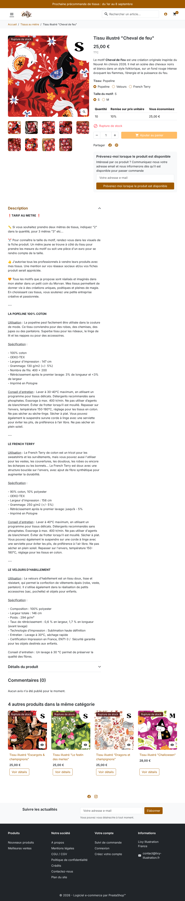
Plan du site (59, 877)
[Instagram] (96, 796)
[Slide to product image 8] (48, 144)
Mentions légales (62, 848)
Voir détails (19, 772)
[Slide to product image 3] (48, 127)
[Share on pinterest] (116, 145)
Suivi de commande (108, 842)
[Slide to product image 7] (31, 144)
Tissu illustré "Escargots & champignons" (27, 757)
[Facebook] (89, 796)
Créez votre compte (108, 854)
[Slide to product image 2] (31, 127)
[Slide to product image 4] (65, 127)
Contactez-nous (62, 871)
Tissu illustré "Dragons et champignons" (113, 757)
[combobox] (130, 14)
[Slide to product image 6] (14, 144)
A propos (57, 842)
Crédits (56, 865)
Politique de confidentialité (69, 860)
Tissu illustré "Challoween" (157, 755)
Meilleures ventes (19, 848)
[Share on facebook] (110, 145)
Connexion (102, 848)
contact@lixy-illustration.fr (152, 855)
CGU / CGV (59, 854)
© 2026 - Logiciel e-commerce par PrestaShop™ (92, 895)
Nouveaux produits (21, 842)
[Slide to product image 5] (82, 127)
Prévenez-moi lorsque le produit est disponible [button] (135, 186)
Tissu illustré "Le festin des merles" (68, 757)
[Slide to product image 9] (65, 144)
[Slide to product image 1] (14, 127)
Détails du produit (23, 667)
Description (18, 208)
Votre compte (104, 833)
